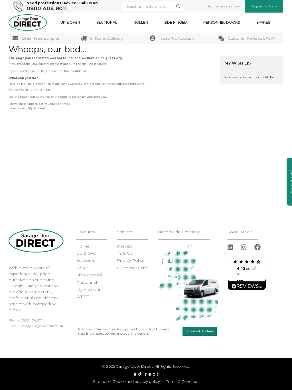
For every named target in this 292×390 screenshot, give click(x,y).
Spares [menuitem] (263, 22)
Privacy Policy (130, 260)
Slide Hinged (89, 275)
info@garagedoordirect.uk (41, 326)
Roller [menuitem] (140, 22)
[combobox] (152, 6)
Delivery (125, 246)
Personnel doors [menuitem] (221, 22)
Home (83, 246)
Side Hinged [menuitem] (175, 22)
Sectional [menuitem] (107, 22)
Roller (82, 268)
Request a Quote (263, 6)
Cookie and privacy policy (136, 381)
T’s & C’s (125, 253)
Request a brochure (223, 6)
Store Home (17, 108)
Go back (14, 89)
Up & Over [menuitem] (70, 22)
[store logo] (28, 22)
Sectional (85, 260)
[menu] (165, 22)
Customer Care (132, 268)
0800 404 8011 (47, 9)
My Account (36, 108)
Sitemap (101, 381)
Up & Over (86, 253)
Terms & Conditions (183, 381)
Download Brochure (199, 331)
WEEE (82, 297)
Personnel (86, 282)
